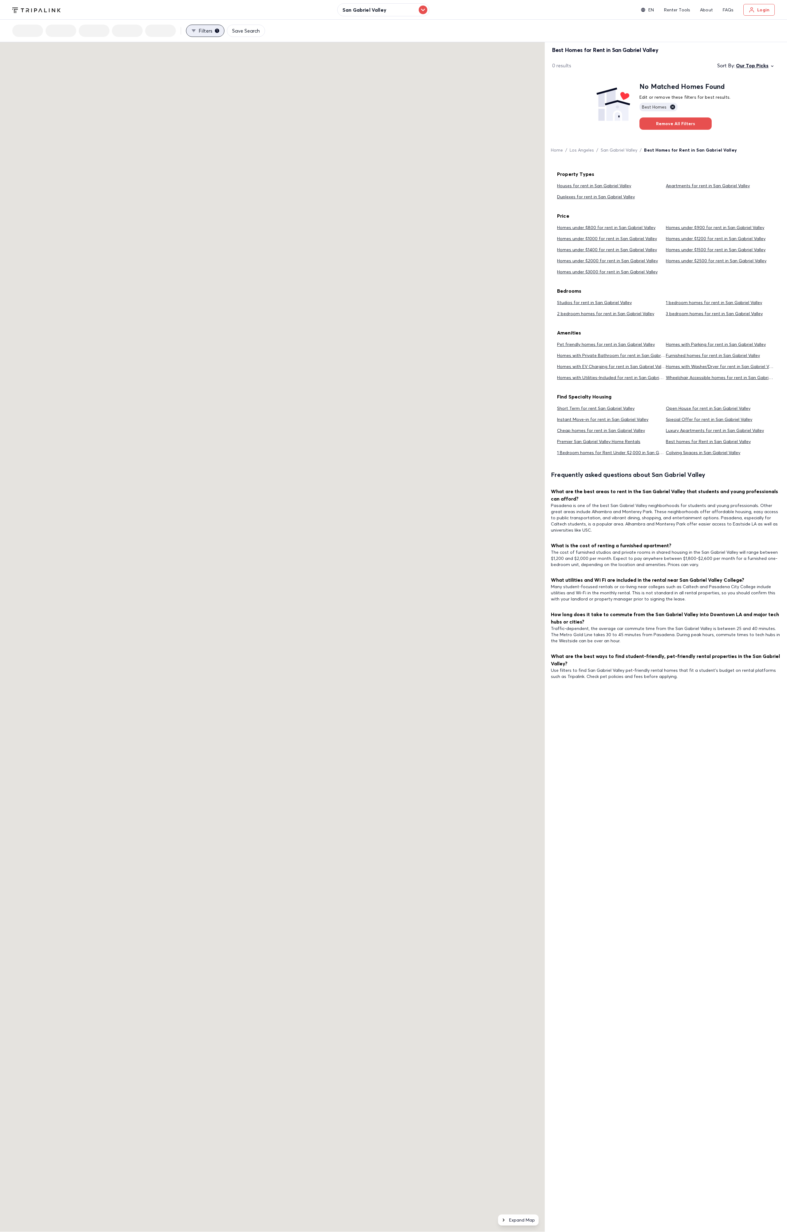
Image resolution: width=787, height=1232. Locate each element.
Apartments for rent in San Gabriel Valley (708, 185)
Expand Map (522, 1220)
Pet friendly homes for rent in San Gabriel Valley (606, 344)
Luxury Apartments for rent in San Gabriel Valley (715, 430)
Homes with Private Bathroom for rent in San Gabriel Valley (617, 355)
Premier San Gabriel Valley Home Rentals (598, 441)
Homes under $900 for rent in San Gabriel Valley (715, 227)
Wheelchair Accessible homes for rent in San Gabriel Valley (725, 377)
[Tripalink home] (36, 9)
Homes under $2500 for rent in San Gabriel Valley (716, 260)
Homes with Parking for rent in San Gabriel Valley (716, 344)
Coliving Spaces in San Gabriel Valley (703, 452)
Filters (208, 31)
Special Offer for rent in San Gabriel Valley (709, 419)
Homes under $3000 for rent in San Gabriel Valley (607, 272)
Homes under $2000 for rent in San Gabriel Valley (607, 260)
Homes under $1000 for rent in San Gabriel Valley (607, 238)
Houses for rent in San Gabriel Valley (594, 185)
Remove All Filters (675, 123)
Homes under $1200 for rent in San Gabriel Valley (715, 238)
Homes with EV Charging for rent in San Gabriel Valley (612, 366)
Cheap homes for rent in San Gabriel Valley (601, 430)
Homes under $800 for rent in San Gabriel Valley (606, 227)
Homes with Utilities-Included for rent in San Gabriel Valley (616, 377)
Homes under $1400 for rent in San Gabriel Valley (607, 249)
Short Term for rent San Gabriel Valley (596, 408)
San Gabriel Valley (619, 150)
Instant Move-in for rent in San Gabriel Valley (602, 419)
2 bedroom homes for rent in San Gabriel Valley (605, 313)
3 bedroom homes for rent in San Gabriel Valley (714, 313)
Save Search (246, 31)
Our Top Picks (752, 65)
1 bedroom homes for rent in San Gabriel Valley (714, 302)
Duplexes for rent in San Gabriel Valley (596, 197)
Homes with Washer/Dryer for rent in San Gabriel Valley (722, 366)
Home (557, 150)
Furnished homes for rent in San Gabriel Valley (713, 355)
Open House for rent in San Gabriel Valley (708, 408)
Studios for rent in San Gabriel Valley (594, 302)
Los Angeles (582, 150)
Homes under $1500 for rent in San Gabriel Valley (715, 249)
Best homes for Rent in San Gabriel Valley (708, 441)
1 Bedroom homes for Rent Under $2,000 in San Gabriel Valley (620, 452)
